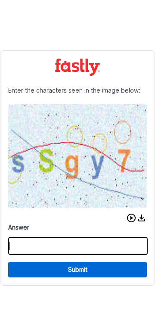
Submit (77, 269)
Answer (18, 227)
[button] (131, 218)
